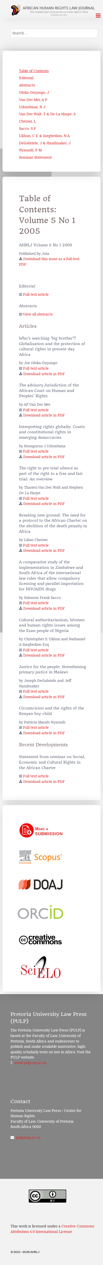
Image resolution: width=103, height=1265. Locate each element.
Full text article (36, 294)
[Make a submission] (41, 829)
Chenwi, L (27, 121)
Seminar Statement (35, 157)
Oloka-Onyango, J (34, 92)
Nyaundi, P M (30, 150)
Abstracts (27, 85)
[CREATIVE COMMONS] (41, 940)
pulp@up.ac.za (28, 1137)
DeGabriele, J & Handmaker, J (44, 143)
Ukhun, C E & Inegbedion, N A (44, 136)
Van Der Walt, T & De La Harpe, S (47, 114)
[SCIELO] (41, 967)
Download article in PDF (44, 374)
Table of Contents (34, 71)
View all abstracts (38, 314)
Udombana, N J (32, 107)
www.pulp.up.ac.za (30, 1063)
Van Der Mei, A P (33, 100)
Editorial (26, 78)
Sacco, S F (27, 129)
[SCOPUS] (41, 857)
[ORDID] (41, 912)
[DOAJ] (41, 884)
